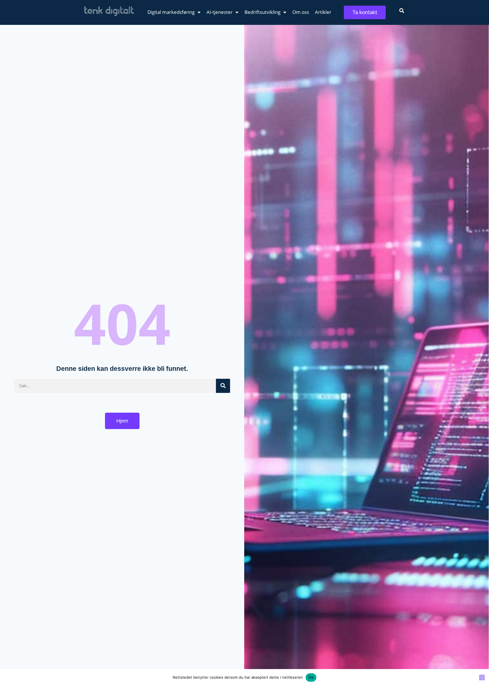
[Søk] (223, 386)
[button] (402, 11)
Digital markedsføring (171, 12)
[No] (482, 677)
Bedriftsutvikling (262, 12)
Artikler (323, 12)
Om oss (300, 12)
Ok (311, 677)
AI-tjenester (220, 12)
